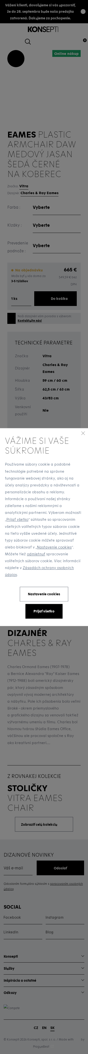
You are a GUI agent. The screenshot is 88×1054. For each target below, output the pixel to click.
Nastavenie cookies (54, 547)
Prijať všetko (17, 519)
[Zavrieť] (83, 433)
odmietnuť (36, 554)
